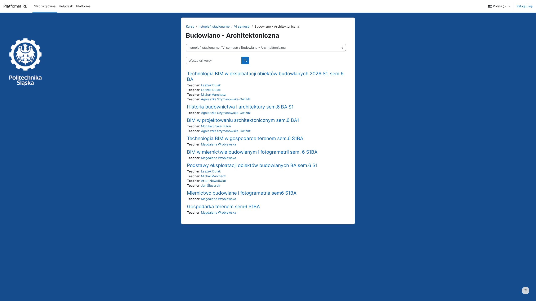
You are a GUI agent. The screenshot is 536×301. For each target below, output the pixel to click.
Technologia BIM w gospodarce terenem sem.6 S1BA (245, 138)
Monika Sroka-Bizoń (216, 126)
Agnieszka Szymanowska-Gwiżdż (226, 99)
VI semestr (242, 26)
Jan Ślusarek (210, 185)
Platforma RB (15, 6)
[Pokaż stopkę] (525, 290)
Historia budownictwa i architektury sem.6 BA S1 (240, 107)
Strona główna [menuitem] (44, 6)
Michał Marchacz (213, 95)
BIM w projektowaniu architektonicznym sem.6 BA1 (243, 120)
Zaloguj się (525, 6)
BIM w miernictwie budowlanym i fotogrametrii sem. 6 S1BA (252, 152)
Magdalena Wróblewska (218, 144)
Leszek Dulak (211, 85)
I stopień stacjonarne (214, 26)
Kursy (190, 26)
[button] (499, 6)
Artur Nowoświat (213, 181)
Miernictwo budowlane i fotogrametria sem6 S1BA (241, 193)
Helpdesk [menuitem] (66, 6)
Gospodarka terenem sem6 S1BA (223, 206)
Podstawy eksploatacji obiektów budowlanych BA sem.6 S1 (252, 165)
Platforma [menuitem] (83, 6)
